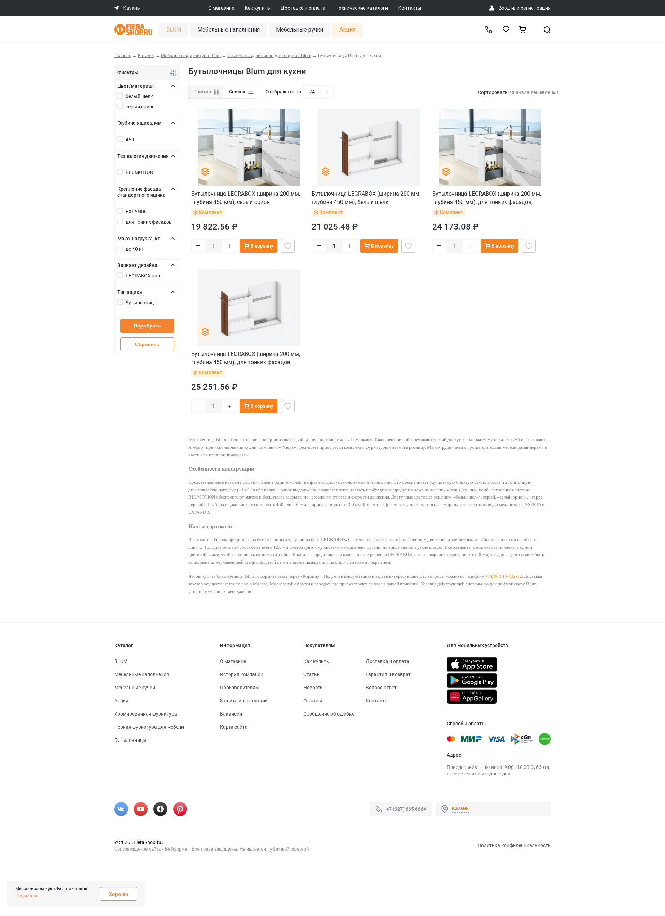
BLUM (173, 29)
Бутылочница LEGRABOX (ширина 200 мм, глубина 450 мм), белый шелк (366, 197)
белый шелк (139, 96)
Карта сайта (234, 727)
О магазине (221, 8)
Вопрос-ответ (381, 687)
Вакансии (231, 714)
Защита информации (244, 700)
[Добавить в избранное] (288, 246)
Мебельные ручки (299, 29)
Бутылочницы (130, 740)
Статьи (311, 674)
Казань (460, 808)
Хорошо (118, 894)
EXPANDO (137, 211)
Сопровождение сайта (137, 849)
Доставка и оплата (303, 8)
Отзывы (312, 700)
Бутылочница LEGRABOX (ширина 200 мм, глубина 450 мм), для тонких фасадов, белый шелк (245, 358)
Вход (504, 8)
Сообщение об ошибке (328, 714)
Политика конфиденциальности (514, 845)
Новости (313, 687)
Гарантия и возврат (388, 674)
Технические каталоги (362, 8)
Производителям (239, 687)
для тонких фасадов (149, 222)
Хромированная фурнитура (145, 714)
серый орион (140, 106)
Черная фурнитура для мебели (149, 727)
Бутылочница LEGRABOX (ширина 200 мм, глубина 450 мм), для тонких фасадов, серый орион (486, 197)
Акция (347, 29)
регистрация (536, 8)
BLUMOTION (139, 172)
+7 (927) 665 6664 (406, 809)
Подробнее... (28, 895)
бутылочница (141, 302)
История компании (241, 674)
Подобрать (147, 326)
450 (130, 139)
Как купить (257, 8)
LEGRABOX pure (143, 275)
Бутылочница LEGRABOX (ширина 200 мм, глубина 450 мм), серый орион (245, 197)
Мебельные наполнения (228, 29)
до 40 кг (135, 249)
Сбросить (147, 344)
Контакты (409, 8)
